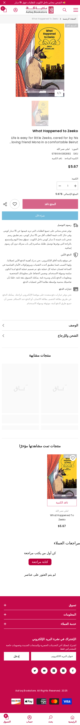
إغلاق (4, 2)
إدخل (16, 656)
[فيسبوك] (73, 670)
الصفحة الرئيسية (69, 18)
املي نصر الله (63, 149)
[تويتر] (34, 670)
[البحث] (64, 10)
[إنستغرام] (63, 670)
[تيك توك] (53, 670)
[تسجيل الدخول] (15, 9)
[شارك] (6, 204)
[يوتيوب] (44, 670)
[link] (59, 421)
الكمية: (74, 178)
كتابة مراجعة (40, 562)
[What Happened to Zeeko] (62, 476)
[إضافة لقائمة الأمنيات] (15, 204)
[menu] (75, 10)
